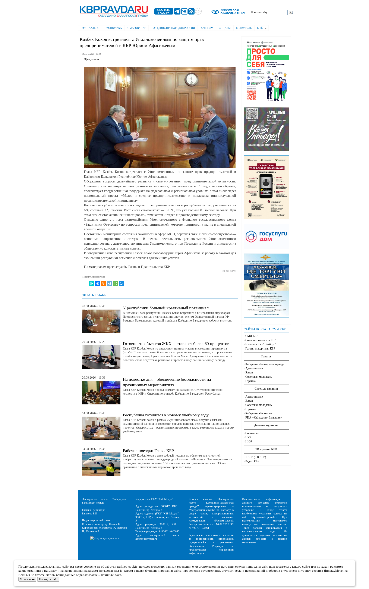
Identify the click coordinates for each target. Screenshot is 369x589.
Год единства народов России (173, 27)
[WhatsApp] (115, 283)
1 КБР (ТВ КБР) (255, 457)
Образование (136, 27)
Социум (225, 27)
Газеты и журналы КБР (260, 348)
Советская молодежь (258, 376)
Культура (207, 27)
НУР (248, 437)
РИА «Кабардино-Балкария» (263, 417)
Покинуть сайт (48, 579)
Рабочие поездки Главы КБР (148, 450)
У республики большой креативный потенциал (166, 308)
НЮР (248, 441)
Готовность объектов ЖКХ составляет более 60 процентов (176, 343)
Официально (90, 27)
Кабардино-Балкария (258, 413)
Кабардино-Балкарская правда (264, 364)
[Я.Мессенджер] (91, 283)
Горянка (250, 381)
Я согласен (27, 579)
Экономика (113, 27)
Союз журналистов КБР (260, 340)
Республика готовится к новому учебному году (166, 415)
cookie (133, 566)
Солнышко (252, 433)
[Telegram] (109, 283)
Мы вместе (244, 27)
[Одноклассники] (103, 283)
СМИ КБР (251, 336)
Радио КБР (252, 461)
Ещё (258, 28)
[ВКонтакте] (97, 283)
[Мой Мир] (121, 283)
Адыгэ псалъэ (254, 368)
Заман (249, 372)
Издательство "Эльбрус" (260, 344)
